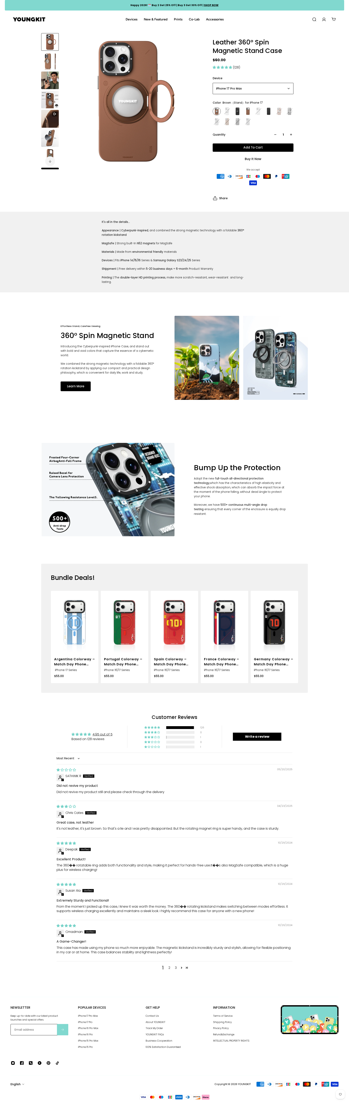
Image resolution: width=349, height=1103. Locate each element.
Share (223, 198)
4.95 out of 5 (102, 734)
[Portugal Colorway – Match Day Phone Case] (124, 622)
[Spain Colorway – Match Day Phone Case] (174, 622)
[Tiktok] (57, 1063)
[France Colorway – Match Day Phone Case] (224, 622)
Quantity (219, 135)
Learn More (75, 386)
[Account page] (324, 19)
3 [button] (176, 967)
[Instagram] (12, 1063)
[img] (66, 770)
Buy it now (253, 159)
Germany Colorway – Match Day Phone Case (273, 662)
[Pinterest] (48, 1063)
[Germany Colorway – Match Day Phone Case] (274, 622)
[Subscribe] (62, 1029)
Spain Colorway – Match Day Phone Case (170, 662)
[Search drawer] (314, 19)
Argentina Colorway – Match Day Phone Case (74, 662)
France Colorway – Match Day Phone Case (221, 662)
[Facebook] (21, 1063)
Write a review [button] (257, 736)
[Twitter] (30, 1063)
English (16, 1084)
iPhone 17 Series (65, 670)
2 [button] (169, 967)
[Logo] (29, 19)
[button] (223, 67)
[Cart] (333, 19)
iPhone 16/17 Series (117, 670)
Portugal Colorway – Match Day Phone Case (123, 662)
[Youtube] (39, 1063)
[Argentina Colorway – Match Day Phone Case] (74, 622)
